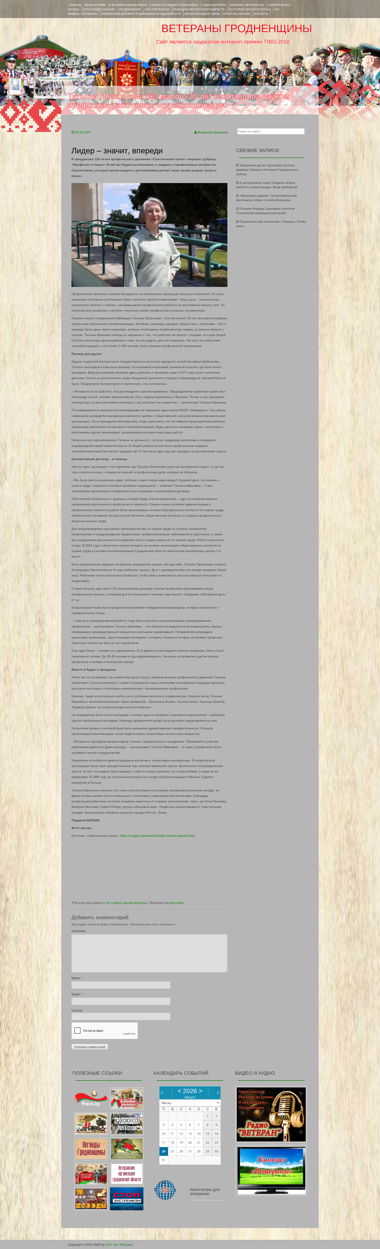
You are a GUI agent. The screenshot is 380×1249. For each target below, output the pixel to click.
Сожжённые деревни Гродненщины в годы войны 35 (141, 13)
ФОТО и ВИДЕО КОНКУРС (99, 9)
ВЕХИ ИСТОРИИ (95, 5)
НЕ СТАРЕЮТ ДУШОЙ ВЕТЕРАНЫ (249, 9)
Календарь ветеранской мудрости (199, 9)
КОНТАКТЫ (261, 13)
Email (75, 994)
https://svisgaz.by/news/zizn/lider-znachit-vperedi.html (157, 835)
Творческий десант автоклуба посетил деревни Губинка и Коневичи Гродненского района (267, 169)
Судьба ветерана (214, 5)
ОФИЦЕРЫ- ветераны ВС (247, 5)
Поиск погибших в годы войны (174, 5)
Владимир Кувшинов (212, 132)
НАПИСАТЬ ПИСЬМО (236, 13)
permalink (176, 902)
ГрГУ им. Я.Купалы (119, 1244)
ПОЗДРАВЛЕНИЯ (130, 9)
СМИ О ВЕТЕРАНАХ (157, 9)
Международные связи (202, 13)
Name (75, 978)
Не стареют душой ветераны (127, 902)
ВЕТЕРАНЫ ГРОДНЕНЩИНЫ (236, 28)
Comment (78, 931)
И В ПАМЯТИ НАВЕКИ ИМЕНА (128, 5)
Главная (75, 5)
